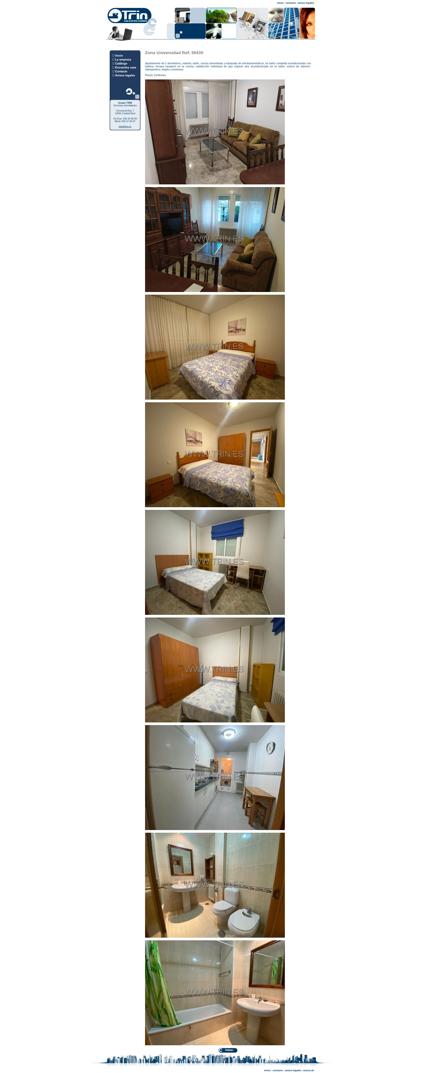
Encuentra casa (125, 67)
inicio (280, 3)
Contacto (121, 71)
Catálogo (121, 63)
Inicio (119, 55)
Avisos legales (125, 75)
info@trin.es (125, 126)
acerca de (308, 1070)
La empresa (123, 59)
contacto (291, 3)
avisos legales (306, 3)
